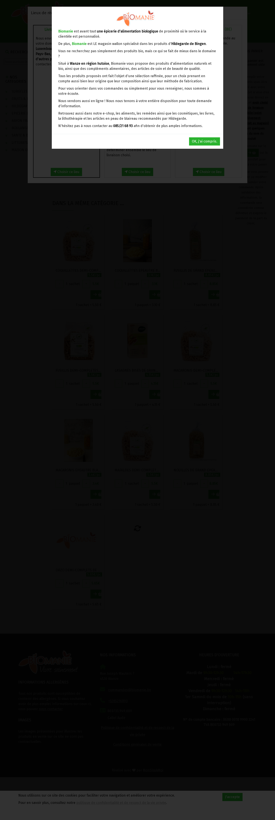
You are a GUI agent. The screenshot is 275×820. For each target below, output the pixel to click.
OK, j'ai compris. (204, 141)
